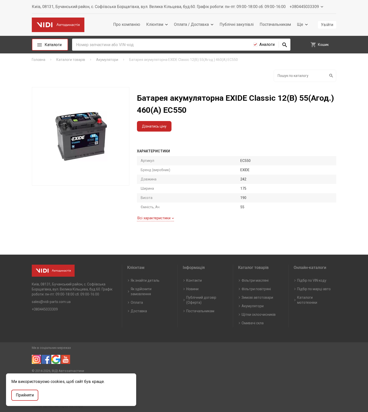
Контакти (194, 280)
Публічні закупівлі (237, 24)
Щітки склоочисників (259, 315)
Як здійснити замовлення (141, 291)
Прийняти (25, 395)
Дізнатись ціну (154, 126)
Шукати (331, 76)
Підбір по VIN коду (311, 280)
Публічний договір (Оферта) (201, 299)
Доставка (139, 311)
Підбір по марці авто (314, 289)
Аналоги (267, 44)
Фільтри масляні (255, 280)
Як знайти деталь (145, 280)
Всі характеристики (153, 218)
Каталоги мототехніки (307, 299)
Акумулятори (253, 306)
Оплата (137, 302)
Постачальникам (275, 24)
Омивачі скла (253, 323)
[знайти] (284, 45)
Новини (192, 289)
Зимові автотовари (257, 297)
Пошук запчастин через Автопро (57, 406)
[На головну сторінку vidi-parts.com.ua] (58, 25)
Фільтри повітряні (256, 289)
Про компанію (126, 24)
